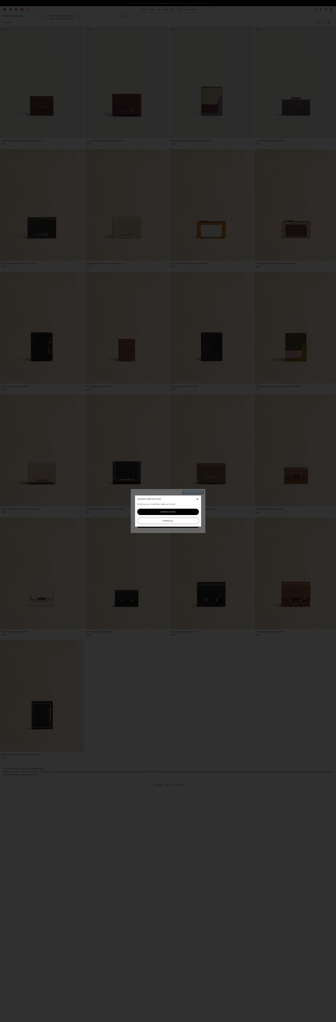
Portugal (168, 521)
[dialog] (168, 511)
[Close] (197, 499)
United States (168, 512)
